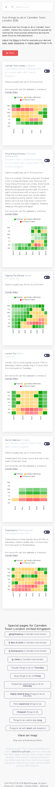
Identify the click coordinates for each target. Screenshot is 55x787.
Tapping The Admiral (14, 276)
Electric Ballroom (13, 440)
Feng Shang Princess (15, 154)
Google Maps (11, 92)
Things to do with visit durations (27, 728)
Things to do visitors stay (27, 720)
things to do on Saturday (27, 695)
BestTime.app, (31, 783)
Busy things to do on (27, 676)
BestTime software (21, 751)
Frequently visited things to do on (27, 685)
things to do (27, 712)
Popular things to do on (27, 668)
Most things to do (27, 704)
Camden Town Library (15, 66)
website (30, 89)
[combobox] (22, 6)
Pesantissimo (11, 530)
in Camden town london (28, 634)
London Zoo (11, 354)
